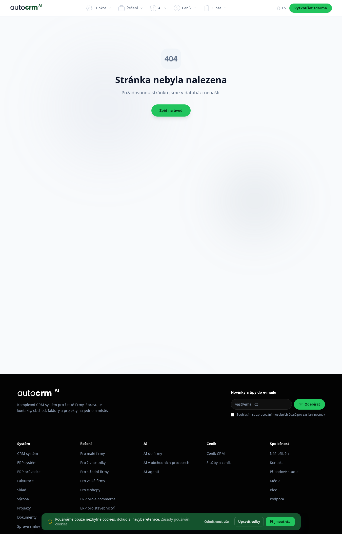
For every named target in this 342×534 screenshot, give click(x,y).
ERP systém (26, 462)
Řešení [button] (132, 8)
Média (275, 480)
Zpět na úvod (171, 110)
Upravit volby (249, 521)
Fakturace (25, 480)
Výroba (23, 499)
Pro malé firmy (92, 453)
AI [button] (160, 8)
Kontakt (276, 462)
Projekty (24, 508)
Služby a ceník (219, 462)
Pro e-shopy (90, 489)
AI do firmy (153, 453)
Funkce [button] (100, 8)
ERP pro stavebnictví (97, 508)
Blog (273, 489)
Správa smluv (28, 526)
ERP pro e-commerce (97, 499)
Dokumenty (26, 517)
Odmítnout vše (216, 521)
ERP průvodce (29, 471)
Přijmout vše (280, 521)
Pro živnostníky (93, 462)
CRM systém (27, 453)
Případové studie (284, 471)
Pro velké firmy (92, 480)
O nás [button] (217, 8)
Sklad (21, 489)
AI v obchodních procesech (166, 462)
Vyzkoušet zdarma (310, 8)
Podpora (277, 499)
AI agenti (151, 471)
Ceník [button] (186, 8)
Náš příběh (279, 453)
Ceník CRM (216, 453)
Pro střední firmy (94, 471)
